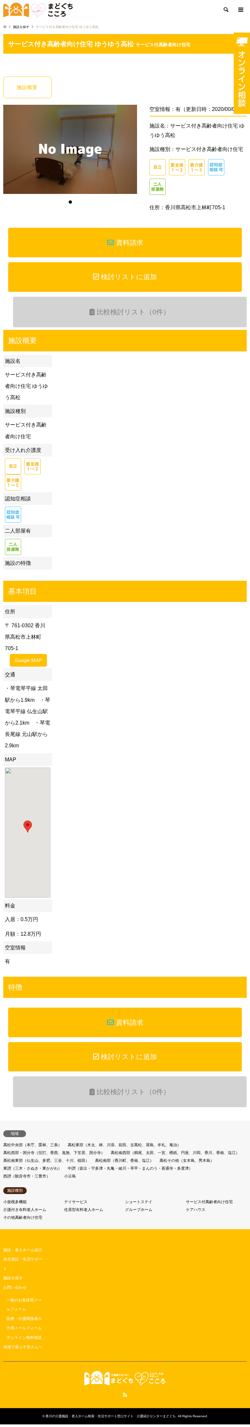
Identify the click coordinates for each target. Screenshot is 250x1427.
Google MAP (28, 660)
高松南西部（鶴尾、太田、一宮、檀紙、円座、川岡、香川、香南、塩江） (175, 1152)
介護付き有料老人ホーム (24, 1209)
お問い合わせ (15, 1287)
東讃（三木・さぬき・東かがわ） (32, 1168)
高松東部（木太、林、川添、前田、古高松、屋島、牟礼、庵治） (124, 1145)
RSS (125, 1395)
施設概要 (27, 87)
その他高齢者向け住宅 (22, 1217)
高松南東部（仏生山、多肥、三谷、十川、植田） (46, 1160)
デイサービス (76, 1202)
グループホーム (138, 1209)
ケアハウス (195, 1209)
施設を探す (13, 1278)
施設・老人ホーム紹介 (22, 1250)
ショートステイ (138, 1202)
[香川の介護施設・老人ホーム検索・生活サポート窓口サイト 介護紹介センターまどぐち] (38, 9)
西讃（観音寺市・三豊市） (26, 1176)
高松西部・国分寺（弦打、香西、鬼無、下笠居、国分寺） (54, 1152)
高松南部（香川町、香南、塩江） (124, 1160)
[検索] (225, 10)
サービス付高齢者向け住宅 (163, 44)
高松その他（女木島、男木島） (187, 1160)
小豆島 (70, 1176)
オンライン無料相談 (24, 1337)
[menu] (240, 10)
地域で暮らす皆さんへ (22, 1347)
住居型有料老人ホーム (83, 1209)
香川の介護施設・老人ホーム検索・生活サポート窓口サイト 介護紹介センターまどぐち (111, 1416)
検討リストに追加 (128, 276)
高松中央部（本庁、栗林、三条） (32, 1145)
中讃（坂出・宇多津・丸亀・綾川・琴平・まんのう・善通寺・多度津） (130, 1168)
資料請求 (128, 242)
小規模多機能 (15, 1202)
